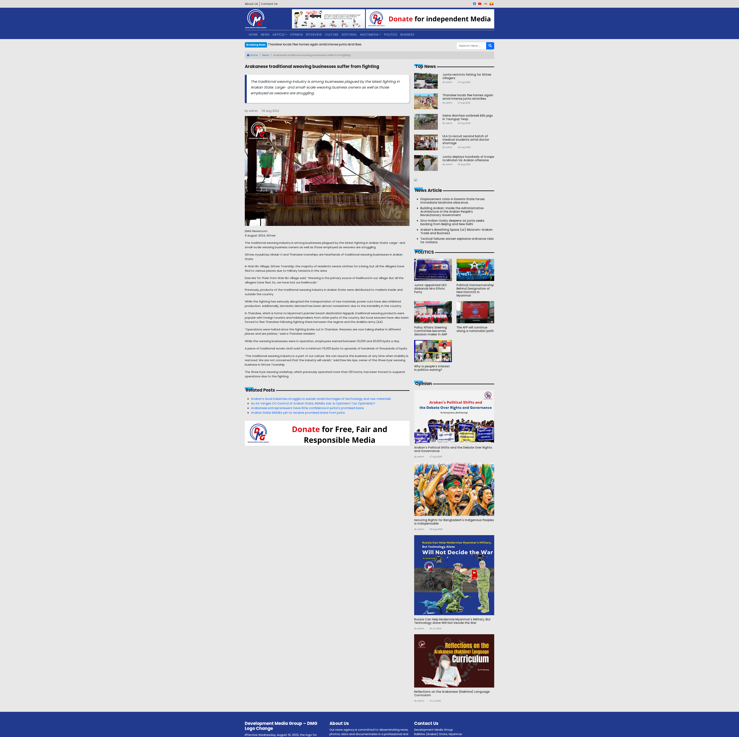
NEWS (265, 34)
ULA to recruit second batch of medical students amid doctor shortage (321, 44)
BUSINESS (407, 34)
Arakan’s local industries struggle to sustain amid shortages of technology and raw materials (321, 399)
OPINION (296, 34)
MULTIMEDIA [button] (369, 34)
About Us (251, 4)
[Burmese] (491, 4)
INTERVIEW (314, 34)
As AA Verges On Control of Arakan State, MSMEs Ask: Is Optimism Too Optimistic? (313, 403)
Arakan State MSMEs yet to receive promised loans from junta (298, 412)
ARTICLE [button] (279, 34)
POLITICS (390, 34)
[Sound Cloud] (485, 4)
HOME (253, 34)
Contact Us (269, 4)
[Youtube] (479, 4)
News (265, 55)
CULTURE (332, 34)
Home (254, 55)
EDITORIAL (349, 34)
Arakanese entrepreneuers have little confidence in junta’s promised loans (307, 408)
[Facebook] (474, 4)
